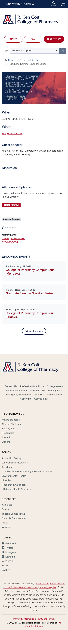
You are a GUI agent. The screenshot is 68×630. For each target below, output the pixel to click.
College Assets (55, 386)
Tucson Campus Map (13, 513)
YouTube (10, 561)
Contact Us (11, 386)
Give (33, 39)
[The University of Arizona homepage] (18, 4)
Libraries (6, 480)
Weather (6, 527)
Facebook (10, 543)
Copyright (25, 398)
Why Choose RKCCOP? (15, 462)
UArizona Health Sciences (16, 489)
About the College (12, 458)
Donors (6, 441)
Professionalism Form (32, 386)
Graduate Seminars (11, 219)
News (5, 522)
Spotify (6, 570)
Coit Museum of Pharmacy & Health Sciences (27, 471)
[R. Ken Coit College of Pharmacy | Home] (34, 21)
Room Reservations (16, 390)
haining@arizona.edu (13, 238)
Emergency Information (18, 394)
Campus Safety (54, 394)
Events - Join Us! (29, 60)
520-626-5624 (10, 242)
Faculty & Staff (10, 428)
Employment (55, 390)
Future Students (11, 419)
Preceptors (8, 433)
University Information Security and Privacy (34, 619)
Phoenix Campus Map (14, 518)
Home (11, 60)
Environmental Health (14, 476)
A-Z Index (7, 505)
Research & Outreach (14, 484)
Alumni (6, 437)
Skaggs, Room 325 (12, 133)
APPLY (13, 39)
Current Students (11, 424)
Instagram (10, 552)
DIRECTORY (54, 39)
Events (5, 509)
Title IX (39, 394)
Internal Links (37, 390)
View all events (34, 331)
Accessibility (41, 398)
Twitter (9, 547)
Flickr (5, 565)
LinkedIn (10, 556)
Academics (8, 467)
